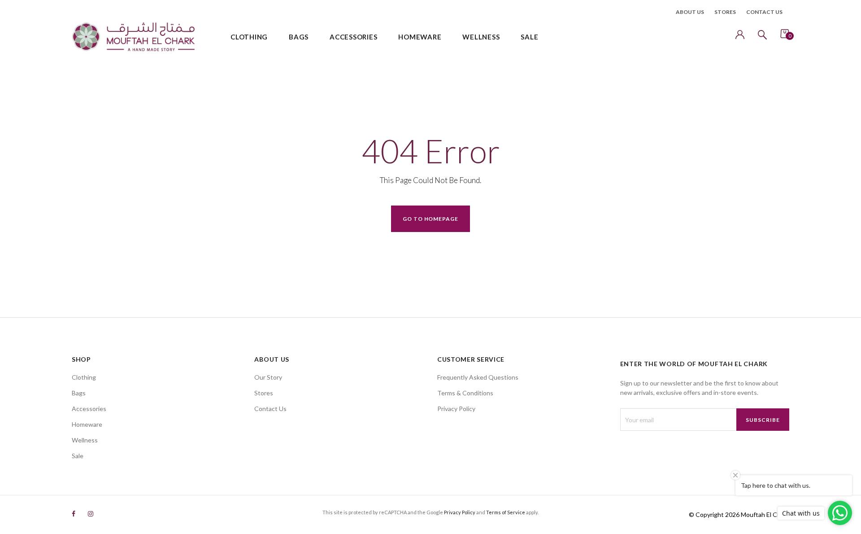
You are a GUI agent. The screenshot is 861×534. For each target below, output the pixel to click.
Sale (77, 456)
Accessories (89, 408)
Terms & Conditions (465, 393)
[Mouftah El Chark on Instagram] (90, 513)
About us (690, 12)
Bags (79, 393)
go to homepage (430, 218)
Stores (725, 12)
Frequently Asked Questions (477, 377)
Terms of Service (505, 512)
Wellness (85, 440)
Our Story (268, 377)
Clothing (84, 377)
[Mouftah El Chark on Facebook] (73, 513)
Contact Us (270, 408)
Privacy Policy (456, 408)
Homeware (87, 424)
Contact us (764, 12)
